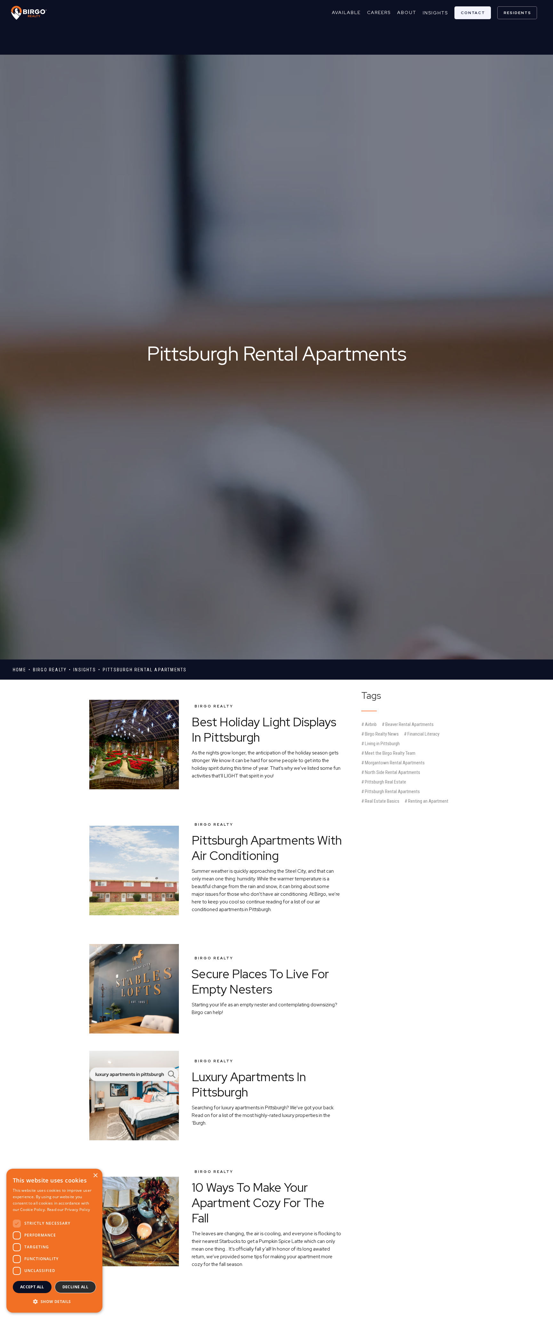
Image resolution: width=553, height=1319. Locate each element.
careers (379, 12)
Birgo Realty (214, 706)
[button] (54, 1301)
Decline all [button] (75, 1287)
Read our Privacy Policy (68, 1209)
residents (517, 12)
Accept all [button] (32, 1287)
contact (473, 12)
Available (346, 12)
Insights (435, 13)
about (406, 12)
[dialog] (54, 1241)
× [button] (95, 1175)
